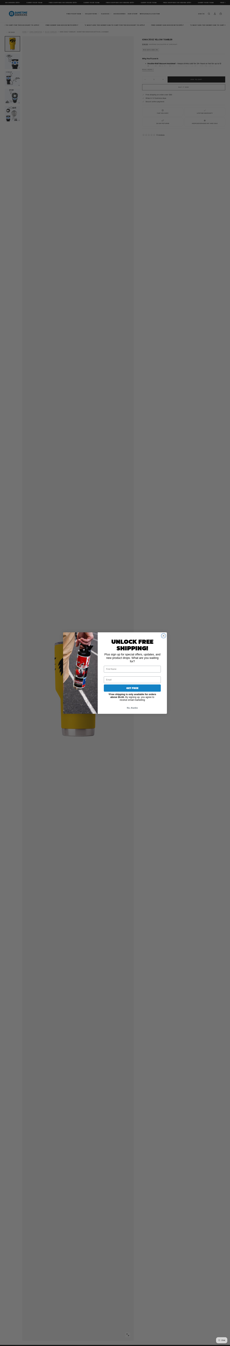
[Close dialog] (163, 635)
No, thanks (132, 708)
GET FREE (132, 688)
